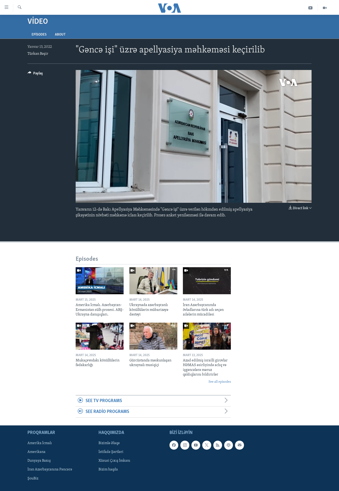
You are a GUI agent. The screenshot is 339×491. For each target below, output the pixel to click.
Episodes (39, 34)
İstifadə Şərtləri (110, 452)
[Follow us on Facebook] (174, 445)
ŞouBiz (32, 478)
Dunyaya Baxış (39, 461)
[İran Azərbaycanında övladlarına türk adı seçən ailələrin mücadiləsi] (207, 280)
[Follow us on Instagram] (184, 445)
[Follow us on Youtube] (195, 445)
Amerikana (36, 452)
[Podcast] (228, 445)
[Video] (325, 8)
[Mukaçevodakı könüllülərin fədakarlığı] (100, 336)
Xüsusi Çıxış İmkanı (114, 461)
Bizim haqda (108, 469)
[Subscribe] (239, 445)
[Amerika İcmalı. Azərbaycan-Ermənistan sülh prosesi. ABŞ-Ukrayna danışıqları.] (100, 280)
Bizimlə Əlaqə (109, 443)
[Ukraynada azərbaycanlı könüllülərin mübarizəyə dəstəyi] (153, 280)
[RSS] (217, 445)
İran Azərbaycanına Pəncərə (49, 469)
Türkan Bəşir (37, 54)
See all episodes (219, 382)
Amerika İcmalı (39, 443)
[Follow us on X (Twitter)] (206, 445)
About (60, 34)
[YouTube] (310, 8)
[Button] (35, 74)
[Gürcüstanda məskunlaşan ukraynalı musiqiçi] (153, 336)
